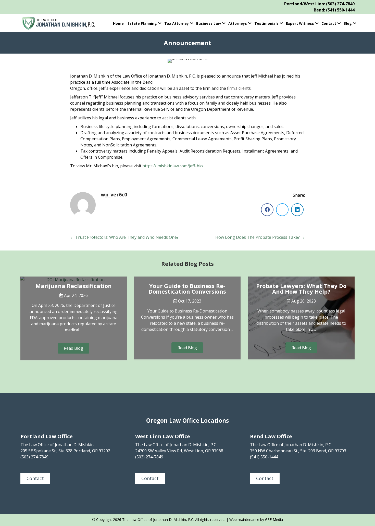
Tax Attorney (176, 23)
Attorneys (237, 23)
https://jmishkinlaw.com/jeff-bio (172, 166)
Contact (328, 23)
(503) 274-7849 (340, 4)
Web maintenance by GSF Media (256, 519)
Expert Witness (300, 23)
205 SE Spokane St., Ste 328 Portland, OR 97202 (65, 451)
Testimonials (266, 23)
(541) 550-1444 (340, 10)
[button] (159, 23)
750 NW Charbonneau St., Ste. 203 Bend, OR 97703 (298, 451)
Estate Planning (142, 23)
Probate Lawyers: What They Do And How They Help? (301, 288)
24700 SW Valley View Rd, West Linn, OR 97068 (179, 451)
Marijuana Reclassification (73, 286)
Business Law (208, 23)
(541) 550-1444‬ (264, 457)
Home (118, 23)
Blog (348, 23)
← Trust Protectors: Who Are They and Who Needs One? (124, 237)
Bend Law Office (271, 436)
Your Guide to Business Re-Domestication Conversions (187, 288)
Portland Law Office (46, 436)
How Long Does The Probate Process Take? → (260, 237)
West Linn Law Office (162, 436)
